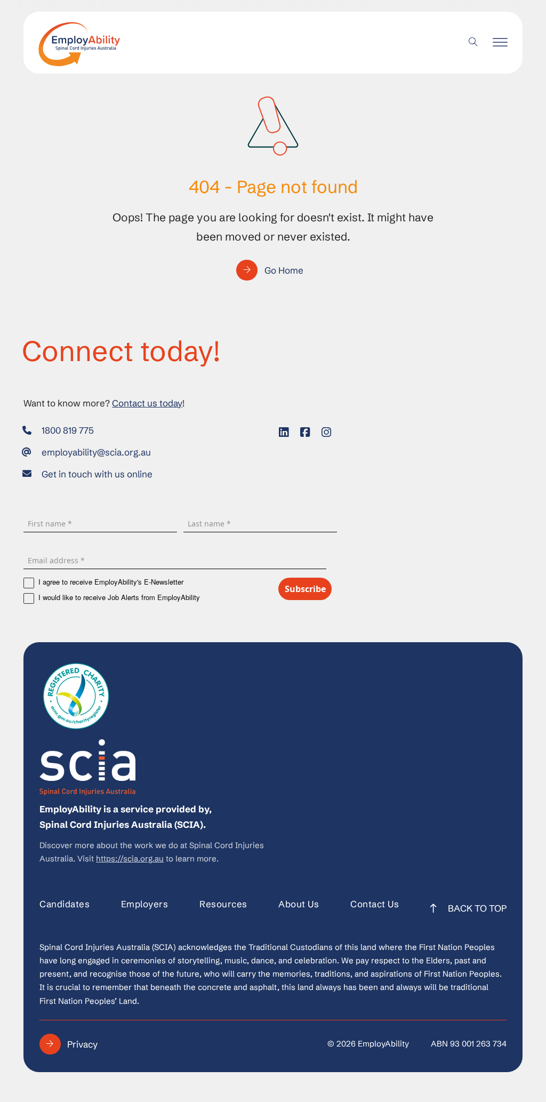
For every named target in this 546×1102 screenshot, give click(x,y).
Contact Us (374, 903)
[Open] (500, 42)
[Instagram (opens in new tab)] (326, 432)
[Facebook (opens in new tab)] (305, 432)
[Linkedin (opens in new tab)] (283, 432)
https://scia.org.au (130, 859)
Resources (223, 903)
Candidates (64, 903)
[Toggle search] (473, 42)
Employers (144, 903)
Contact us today (147, 403)
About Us (298, 903)
